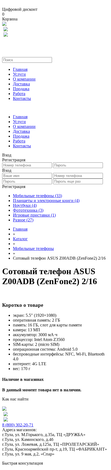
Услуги (19, 74)
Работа (19, 93)
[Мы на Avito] (4, 24)
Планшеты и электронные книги (46, 200)
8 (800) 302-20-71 (17, 425)
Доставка (21, 84)
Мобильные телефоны (37, 195)
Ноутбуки (25, 205)
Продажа (21, 88)
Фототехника (28, 210)
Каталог (20, 238)
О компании (24, 79)
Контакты (22, 98)
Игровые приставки (34, 215)
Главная (20, 69)
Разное (23, 220)
